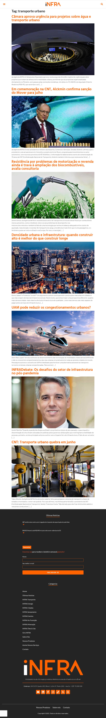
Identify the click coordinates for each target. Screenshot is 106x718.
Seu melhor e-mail (28, 563)
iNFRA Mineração (28, 624)
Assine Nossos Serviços (30, 645)
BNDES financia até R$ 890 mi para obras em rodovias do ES (41, 530)
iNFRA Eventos (27, 616)
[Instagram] (53, 692)
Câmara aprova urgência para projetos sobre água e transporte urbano (51, 18)
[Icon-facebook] (48, 692)
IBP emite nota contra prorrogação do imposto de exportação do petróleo (46, 522)
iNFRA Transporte (28, 600)
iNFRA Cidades (27, 608)
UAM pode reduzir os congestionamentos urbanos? (51, 307)
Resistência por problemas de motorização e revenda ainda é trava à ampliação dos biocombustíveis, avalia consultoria (52, 165)
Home (24, 591)
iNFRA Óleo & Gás (29, 628)
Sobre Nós (26, 637)
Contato (25, 649)
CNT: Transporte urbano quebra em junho (44, 442)
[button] (4, 4)
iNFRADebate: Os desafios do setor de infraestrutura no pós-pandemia (52, 371)
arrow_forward (23, 524)
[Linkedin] (43, 692)
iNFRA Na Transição (29, 620)
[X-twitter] (63, 692)
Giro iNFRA (26, 633)
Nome (24, 557)
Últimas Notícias (28, 595)
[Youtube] (38, 692)
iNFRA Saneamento (29, 612)
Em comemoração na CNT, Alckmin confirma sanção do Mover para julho (52, 90)
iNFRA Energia (27, 604)
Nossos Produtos (28, 641)
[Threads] (68, 692)
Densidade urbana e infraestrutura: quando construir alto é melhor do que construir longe (52, 236)
